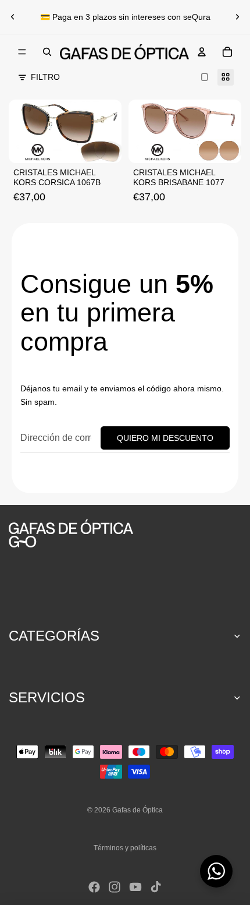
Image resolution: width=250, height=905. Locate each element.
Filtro (45, 77)
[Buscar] (47, 52)
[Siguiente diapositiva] (237, 17)
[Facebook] (94, 887)
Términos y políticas (125, 848)
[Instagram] (115, 887)
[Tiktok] (156, 887)
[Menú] (22, 51)
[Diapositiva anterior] (13, 17)
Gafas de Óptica (137, 810)
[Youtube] (135, 887)
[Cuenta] (202, 52)
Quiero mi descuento (165, 438)
